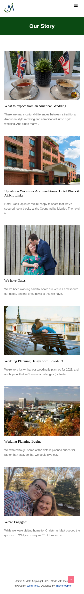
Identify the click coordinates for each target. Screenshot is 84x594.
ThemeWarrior (63, 585)
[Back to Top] (71, 579)
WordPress (33, 585)
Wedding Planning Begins (22, 441)
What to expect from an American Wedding (35, 106)
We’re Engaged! (15, 522)
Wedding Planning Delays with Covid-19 (33, 361)
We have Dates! (15, 280)
